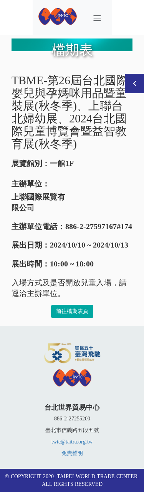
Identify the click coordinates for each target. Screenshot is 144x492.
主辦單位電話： (38, 226)
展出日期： (31, 245)
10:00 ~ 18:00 (72, 263)
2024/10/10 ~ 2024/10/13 (89, 245)
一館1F (62, 163)
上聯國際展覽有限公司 (38, 202)
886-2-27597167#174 (98, 226)
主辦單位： (31, 183)
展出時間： (31, 263)
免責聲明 (72, 453)
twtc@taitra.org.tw (72, 442)
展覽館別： (31, 163)
